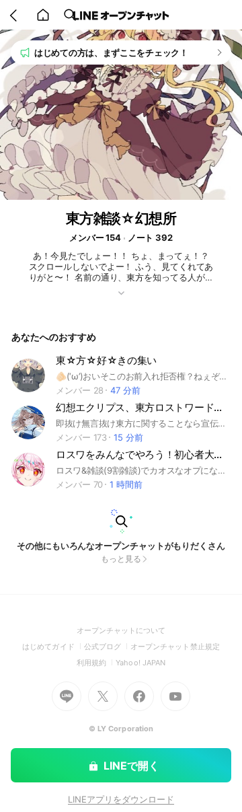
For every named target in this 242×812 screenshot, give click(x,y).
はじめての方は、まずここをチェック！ (111, 52)
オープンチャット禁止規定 (175, 646)
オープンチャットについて (121, 630)
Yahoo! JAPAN (140, 662)
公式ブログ (107, 646)
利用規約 (96, 662)
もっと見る (121, 559)
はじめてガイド (52, 646)
